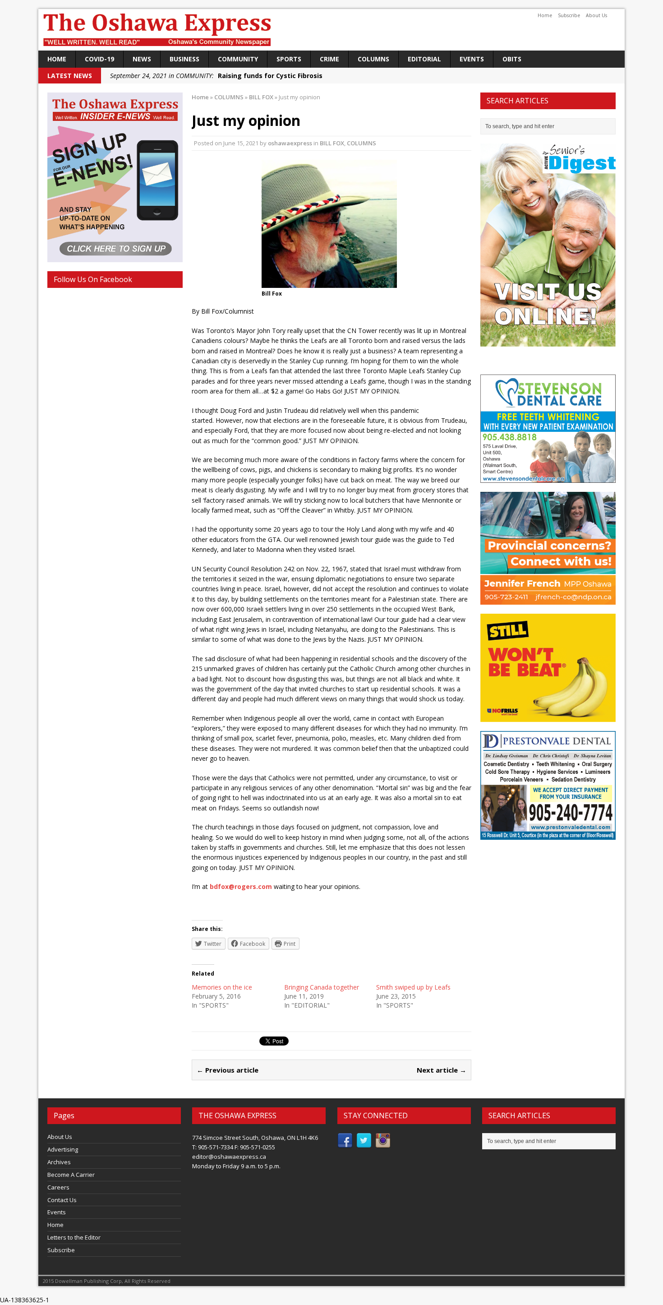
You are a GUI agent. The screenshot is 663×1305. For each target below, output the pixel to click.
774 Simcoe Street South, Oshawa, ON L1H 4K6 (255, 1138)
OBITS (511, 59)
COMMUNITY (238, 59)
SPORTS (288, 59)
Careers (58, 1187)
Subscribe (569, 15)
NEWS (142, 59)
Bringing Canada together (321, 987)
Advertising (62, 1149)
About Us (596, 15)
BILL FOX (332, 143)
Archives (59, 1162)
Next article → (441, 1069)
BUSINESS (184, 59)
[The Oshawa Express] (331, 30)
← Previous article (227, 1069)
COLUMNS (373, 59)
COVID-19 (99, 59)
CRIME (329, 59)
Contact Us (62, 1200)
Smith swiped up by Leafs (413, 987)
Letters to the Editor (74, 1237)
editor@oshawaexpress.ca (229, 1156)
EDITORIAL (424, 59)
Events (472, 59)
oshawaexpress (290, 143)
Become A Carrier (71, 1175)
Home (545, 15)
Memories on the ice (222, 987)
